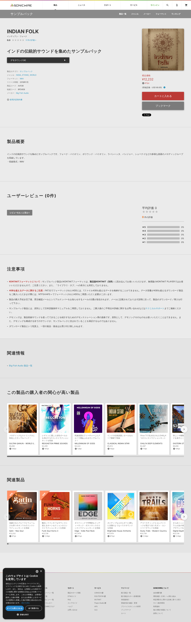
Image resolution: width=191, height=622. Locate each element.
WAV (22, 78)
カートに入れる (163, 96)
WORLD (33, 75)
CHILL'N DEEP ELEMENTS (151, 443)
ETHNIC (25, 75)
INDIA (18, 75)
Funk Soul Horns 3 (50, 531)
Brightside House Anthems (119, 531)
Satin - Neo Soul (16, 531)
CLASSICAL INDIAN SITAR (118, 443)
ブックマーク (163, 105)
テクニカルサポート (154, 308)
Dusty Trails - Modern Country (153, 531)
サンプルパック (26, 71)
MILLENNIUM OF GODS (85, 443)
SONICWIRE (21, 5)
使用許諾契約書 (14, 99)
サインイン (155, 5)
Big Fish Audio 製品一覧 (20, 365)
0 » (31, 40)
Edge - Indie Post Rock (85, 531)
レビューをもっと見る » (20, 213)
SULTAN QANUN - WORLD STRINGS (24, 443)
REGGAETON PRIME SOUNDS (55, 443)
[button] (184, 429)
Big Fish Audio (22, 93)
